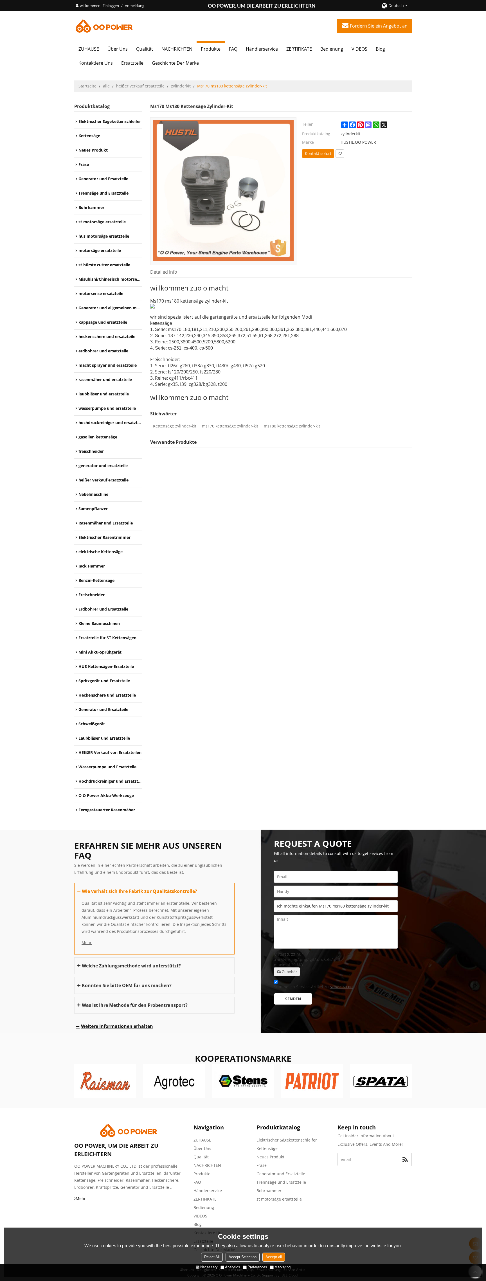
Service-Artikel (341, 987)
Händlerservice (262, 49)
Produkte (210, 49)
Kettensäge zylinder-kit (174, 426)
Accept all (274, 1257)
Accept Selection (242, 1257)
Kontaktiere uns (95, 63)
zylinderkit (181, 86)
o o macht (213, 287)
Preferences (257, 1267)
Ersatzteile (132, 63)
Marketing (282, 1267)
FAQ (233, 49)
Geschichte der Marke (175, 63)
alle (106, 86)
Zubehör (289, 971)
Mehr (87, 942)
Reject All (212, 1257)
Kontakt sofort (318, 153)
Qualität (144, 49)
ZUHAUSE (88, 49)
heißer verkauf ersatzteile (140, 86)
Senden (293, 998)
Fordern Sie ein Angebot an (379, 26)
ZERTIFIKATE (299, 49)
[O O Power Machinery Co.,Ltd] (103, 26)
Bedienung (331, 49)
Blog (380, 49)
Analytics (232, 1267)
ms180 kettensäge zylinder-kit (292, 426)
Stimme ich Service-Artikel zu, (313, 986)
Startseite (87, 86)
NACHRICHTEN (176, 49)
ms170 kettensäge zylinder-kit (230, 426)
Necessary (209, 1267)
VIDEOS (359, 49)
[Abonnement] (405, 1159)
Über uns (117, 49)
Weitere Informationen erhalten (117, 1026)
